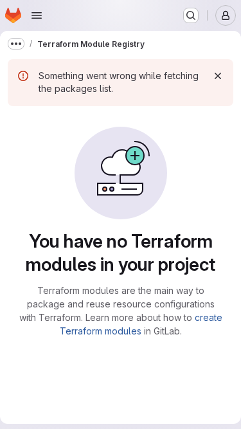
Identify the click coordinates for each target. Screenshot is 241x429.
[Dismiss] (218, 76)
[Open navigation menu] (36, 15)
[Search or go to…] (191, 15)
